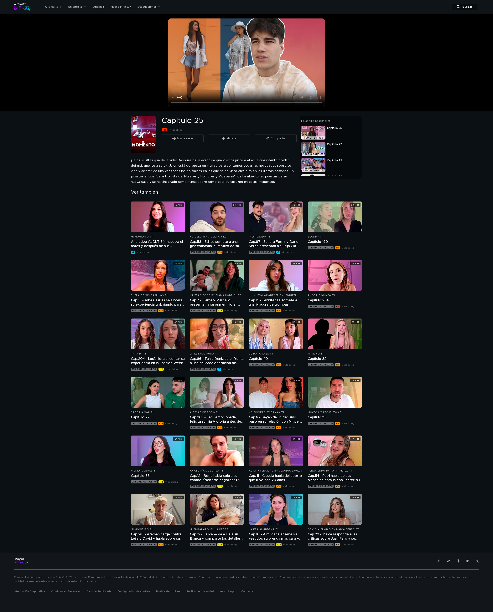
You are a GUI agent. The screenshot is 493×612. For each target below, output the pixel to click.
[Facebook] (439, 561)
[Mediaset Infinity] (22, 7)
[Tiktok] (448, 561)
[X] (477, 561)
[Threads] (458, 561)
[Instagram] (468, 561)
